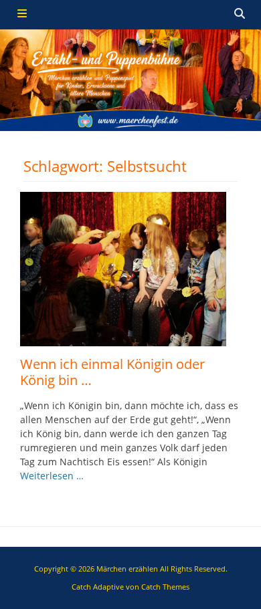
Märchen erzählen (127, 569)
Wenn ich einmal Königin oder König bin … (112, 372)
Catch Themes (165, 587)
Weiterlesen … (52, 475)
